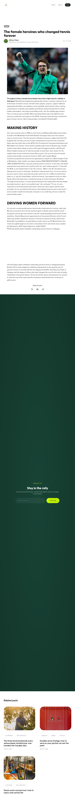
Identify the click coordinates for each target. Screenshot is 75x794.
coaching (8, 785)
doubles (44, 735)
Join (68, 5)
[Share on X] (32, 289)
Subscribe (53, 500)
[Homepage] (6, 5)
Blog (6, 26)
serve (54, 735)
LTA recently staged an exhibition (25, 267)
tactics (62, 735)
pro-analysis (21, 735)
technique (9, 735)
